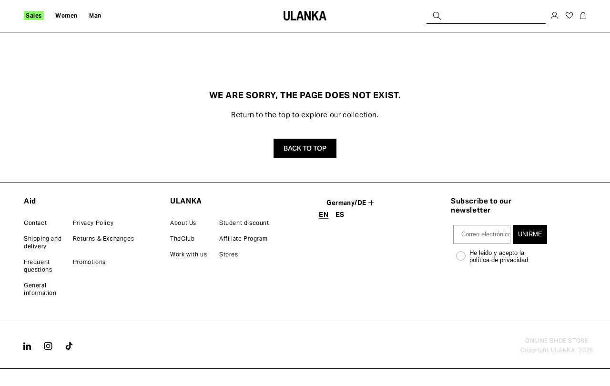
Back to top (305, 148)
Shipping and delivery (42, 242)
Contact (35, 222)
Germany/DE (346, 203)
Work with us (188, 254)
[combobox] (486, 15)
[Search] (437, 15)
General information (40, 289)
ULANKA (563, 350)
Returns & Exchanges (103, 238)
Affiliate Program (243, 238)
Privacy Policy (93, 222)
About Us (183, 222)
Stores (228, 254)
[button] (34, 15)
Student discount (244, 222)
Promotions (89, 261)
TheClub (182, 238)
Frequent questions (38, 265)
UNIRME (530, 234)
